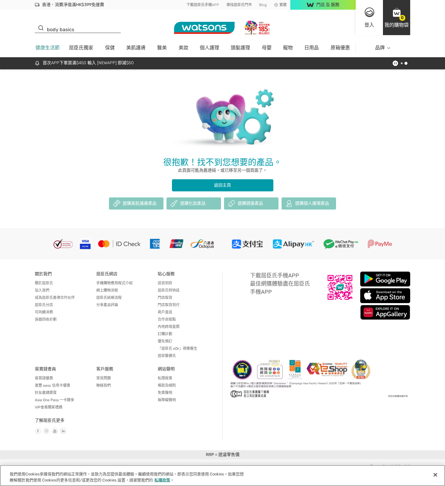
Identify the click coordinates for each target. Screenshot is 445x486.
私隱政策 (165, 378)
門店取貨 (165, 298)
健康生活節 (47, 48)
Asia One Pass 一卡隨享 (54, 400)
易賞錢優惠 (44, 378)
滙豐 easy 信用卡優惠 (52, 385)
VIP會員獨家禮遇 (48, 407)
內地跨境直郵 (169, 327)
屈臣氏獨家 (81, 48)
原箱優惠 (340, 48)
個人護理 (209, 48)
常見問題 (103, 378)
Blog (263, 5)
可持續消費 (44, 312)
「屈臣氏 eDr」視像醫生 (177, 348)
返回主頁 (222, 185)
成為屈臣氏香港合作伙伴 (55, 298)
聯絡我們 (103, 385)
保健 (110, 48)
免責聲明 (165, 393)
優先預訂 (165, 341)
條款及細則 (167, 385)
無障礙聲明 (167, 400)
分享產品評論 (107, 305)
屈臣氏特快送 (169, 290)
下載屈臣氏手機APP (202, 5)
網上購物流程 (107, 290)
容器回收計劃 (46, 319)
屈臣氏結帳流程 (109, 298)
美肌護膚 (136, 48)
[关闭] (435, 474)
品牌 (380, 48)
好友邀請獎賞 (46, 393)
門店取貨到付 (169, 305)
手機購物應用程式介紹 (114, 283)
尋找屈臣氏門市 (239, 5)
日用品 (311, 48)
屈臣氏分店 (44, 305)
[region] (222, 475)
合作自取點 (167, 319)
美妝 (183, 48)
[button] (396, 17)
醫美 (162, 48)
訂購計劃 (165, 334)
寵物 (288, 48)
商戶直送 (165, 312)
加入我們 (42, 290)
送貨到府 (165, 283)
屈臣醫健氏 (167, 356)
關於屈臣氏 (44, 283)
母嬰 (267, 48)
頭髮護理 (240, 48)
